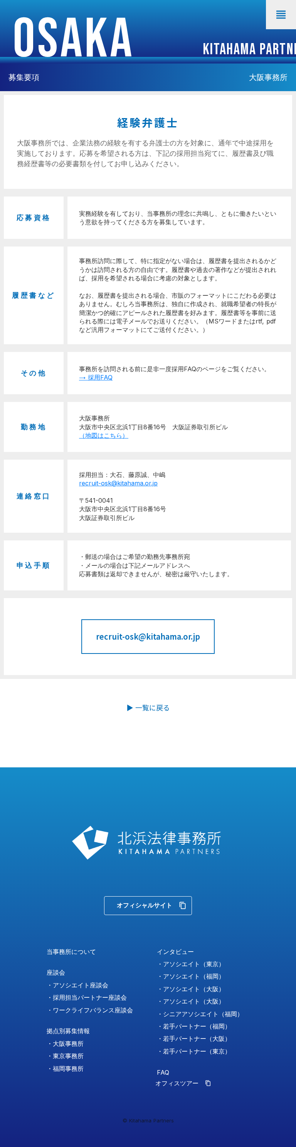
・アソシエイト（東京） (191, 964)
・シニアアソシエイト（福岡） (200, 1014)
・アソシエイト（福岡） (191, 976)
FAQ (163, 1072)
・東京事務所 (65, 1056)
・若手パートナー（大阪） (194, 1038)
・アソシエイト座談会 (77, 985)
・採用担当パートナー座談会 (87, 997)
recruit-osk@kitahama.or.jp (118, 483)
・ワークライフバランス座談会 (90, 1010)
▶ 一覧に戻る (148, 707)
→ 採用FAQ (96, 377)
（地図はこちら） (103, 435)
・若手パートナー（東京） (194, 1051)
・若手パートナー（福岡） (194, 1026)
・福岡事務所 (65, 1068)
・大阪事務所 (65, 1043)
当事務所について (71, 951)
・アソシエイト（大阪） (191, 989)
